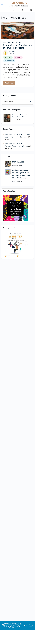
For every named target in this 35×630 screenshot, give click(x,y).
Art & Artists (8, 57)
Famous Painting (9, 60)
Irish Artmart (18, 2)
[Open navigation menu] (3, 4)
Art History (18, 57)
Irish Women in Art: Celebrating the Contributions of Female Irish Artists (17, 45)
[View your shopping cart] (13, 10)
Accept (25, 625)
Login (22, 9)
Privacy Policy (31, 625)
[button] (4, 10)
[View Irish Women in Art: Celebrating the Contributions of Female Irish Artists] (17, 30)
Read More (9, 83)
